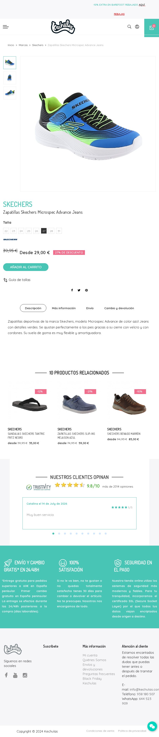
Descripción (33, 308)
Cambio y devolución (119, 308)
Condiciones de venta (100, 731)
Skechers (36, 429)
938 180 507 (146, 694)
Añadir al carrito (25, 267)
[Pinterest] (86, 290)
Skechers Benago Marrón (95, 433)
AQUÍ (142, 4)
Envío (90, 308)
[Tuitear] (79, 290)
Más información (64, 308)
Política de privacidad (132, 731)
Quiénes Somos (94, 660)
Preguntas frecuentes (99, 674)
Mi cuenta (90, 655)
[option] (9, 62)
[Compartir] (72, 290)
